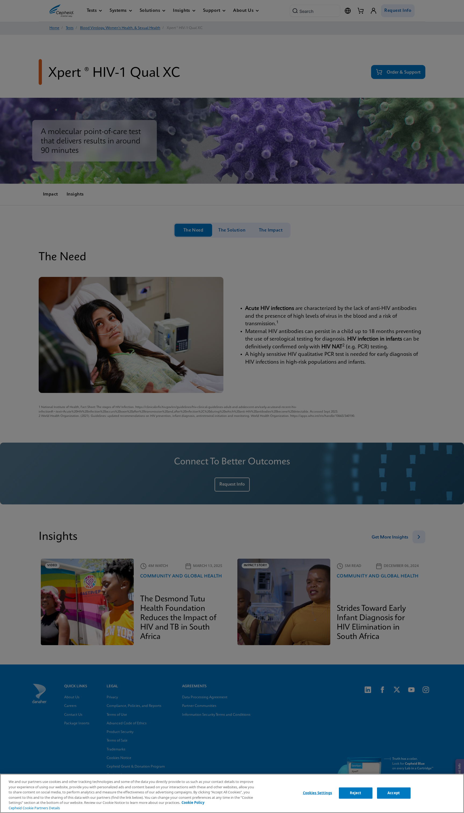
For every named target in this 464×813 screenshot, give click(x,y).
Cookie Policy (193, 802)
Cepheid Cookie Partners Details (34, 807)
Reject (355, 792)
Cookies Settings (317, 792)
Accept (393, 792)
